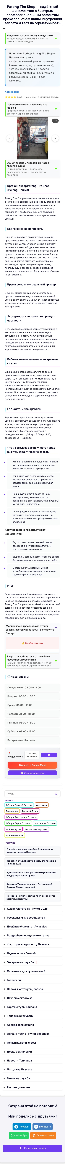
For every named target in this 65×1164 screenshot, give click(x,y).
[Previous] (9, 138)
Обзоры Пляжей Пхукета (19, 805)
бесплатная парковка (36, 829)
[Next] (55, 138)
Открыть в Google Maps (32, 765)
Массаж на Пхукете (44, 823)
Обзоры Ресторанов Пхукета (21, 817)
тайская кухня (13, 829)
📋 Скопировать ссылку (32, 773)
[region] (32, 138)
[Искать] (56, 793)
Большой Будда (30, 811)
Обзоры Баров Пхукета (18, 823)
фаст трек (41, 805)
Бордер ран (12, 811)
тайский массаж (14, 835)
